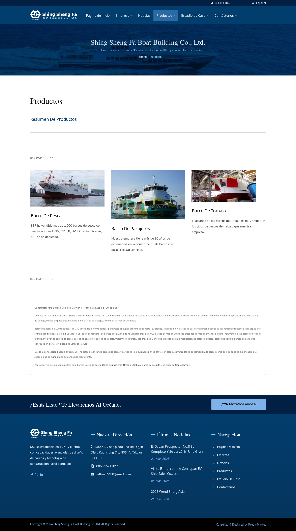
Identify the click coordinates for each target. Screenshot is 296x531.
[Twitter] (36, 475)
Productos (164, 15)
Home (143, 57)
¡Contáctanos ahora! (239, 404)
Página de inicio (98, 15)
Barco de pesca (46, 215)
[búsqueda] (212, 3)
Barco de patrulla (151, 365)
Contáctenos (224, 15)
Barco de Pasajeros (130, 228)
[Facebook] (32, 475)
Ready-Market (257, 524)
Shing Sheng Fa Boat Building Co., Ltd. (77, 524)
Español (261, 3)
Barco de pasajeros (112, 365)
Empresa (123, 15)
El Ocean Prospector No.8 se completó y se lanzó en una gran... (178, 449)
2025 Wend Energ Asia (168, 491)
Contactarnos (182, 365)
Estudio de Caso (193, 15)
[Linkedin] (41, 475)
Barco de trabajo (209, 211)
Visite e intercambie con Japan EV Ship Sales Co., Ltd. (176, 471)
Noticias (144, 15)
